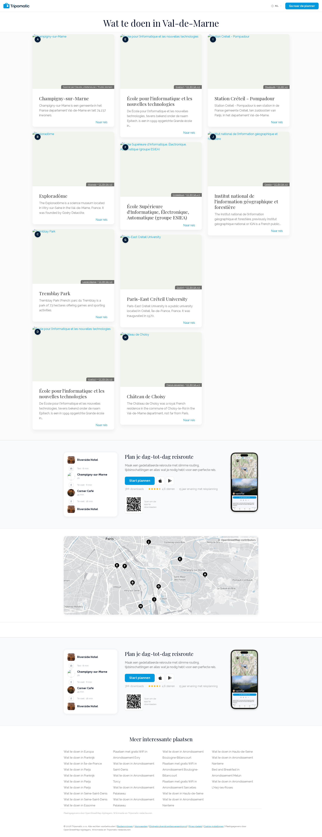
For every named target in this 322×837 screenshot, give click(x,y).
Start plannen (139, 480)
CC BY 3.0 (283, 87)
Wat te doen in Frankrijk (79, 757)
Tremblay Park (54, 293)
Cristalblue (178, 195)
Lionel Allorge (89, 282)
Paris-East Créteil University (157, 299)
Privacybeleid (195, 826)
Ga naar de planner (302, 5)
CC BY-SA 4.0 (193, 195)
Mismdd (92, 184)
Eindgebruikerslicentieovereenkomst (168, 826)
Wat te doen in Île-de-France (83, 763)
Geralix (268, 184)
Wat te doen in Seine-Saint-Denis (85, 793)
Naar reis (102, 122)
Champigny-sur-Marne (64, 98)
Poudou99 (270, 87)
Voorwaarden (141, 826)
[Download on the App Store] (160, 481)
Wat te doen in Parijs (77, 769)
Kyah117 (92, 379)
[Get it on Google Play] (170, 481)
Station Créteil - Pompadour (244, 98)
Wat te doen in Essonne (79, 805)
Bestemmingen (125, 826)
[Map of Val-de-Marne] (161, 575)
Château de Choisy (146, 396)
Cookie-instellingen (214, 826)
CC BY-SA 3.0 (105, 184)
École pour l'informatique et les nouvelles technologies (72, 393)
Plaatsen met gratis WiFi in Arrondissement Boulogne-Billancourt (180, 769)
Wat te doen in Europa (79, 751)
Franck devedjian (175, 385)
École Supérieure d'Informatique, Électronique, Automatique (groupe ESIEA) (158, 212)
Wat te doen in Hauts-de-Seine (182, 793)
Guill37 (180, 287)
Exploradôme (53, 196)
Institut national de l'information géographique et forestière (246, 201)
